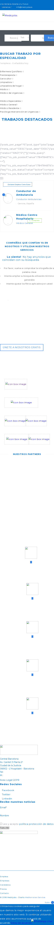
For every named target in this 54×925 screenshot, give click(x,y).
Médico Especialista (11, 101)
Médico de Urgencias (12, 93)
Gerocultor (6, 78)
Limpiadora (7, 82)
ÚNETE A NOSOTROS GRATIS (22, 347)
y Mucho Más (36, 446)
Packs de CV (32, 428)
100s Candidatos (14, 428)
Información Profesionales (21, 410)
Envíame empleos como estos (19, 184)
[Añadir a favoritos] (47, 198)
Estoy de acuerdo (21, 922)
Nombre (4, 815)
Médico (5, 89)
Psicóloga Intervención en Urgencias (20, 112)
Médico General (9, 104)
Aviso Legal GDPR (9, 780)
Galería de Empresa (16, 446)
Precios (3, 889)
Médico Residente (10, 108)
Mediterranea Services (35, 897)
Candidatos (5, 885)
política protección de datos (36, 824)
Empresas (4, 881)
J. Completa (34, 220)
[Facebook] (47, 7)
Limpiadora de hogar (12, 86)
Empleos (4, 876)
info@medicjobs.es (24, 7)
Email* (3, 807)
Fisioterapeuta (8, 75)
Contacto (4, 893)
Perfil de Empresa (15, 391)
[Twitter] (50, 7)
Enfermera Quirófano (12, 71)
